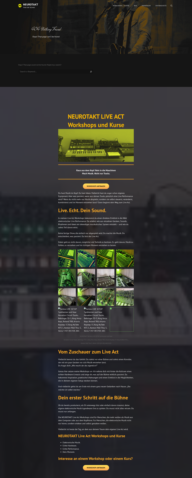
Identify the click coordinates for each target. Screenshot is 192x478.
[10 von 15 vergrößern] (92, 291)
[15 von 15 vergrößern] (131, 310)
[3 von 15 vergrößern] (111, 252)
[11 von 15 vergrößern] (111, 291)
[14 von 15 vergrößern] (105, 310)
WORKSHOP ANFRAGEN (96, 186)
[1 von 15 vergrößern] (73, 252)
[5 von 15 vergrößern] (73, 272)
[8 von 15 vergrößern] (131, 272)
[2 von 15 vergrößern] (92, 252)
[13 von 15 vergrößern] (79, 310)
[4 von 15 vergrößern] (131, 252)
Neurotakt (30, 4)
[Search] (91, 71)
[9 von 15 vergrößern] (73, 291)
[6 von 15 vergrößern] (92, 272)
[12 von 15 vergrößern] (131, 291)
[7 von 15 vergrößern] (111, 272)
